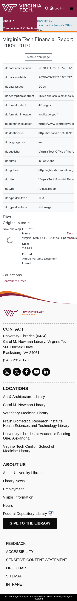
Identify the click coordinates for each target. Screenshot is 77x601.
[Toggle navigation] (72, 8)
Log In (58, 8)
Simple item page (38, 57)
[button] (51, 8)
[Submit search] (47, 8)
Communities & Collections (20, 28)
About (7, 21)
